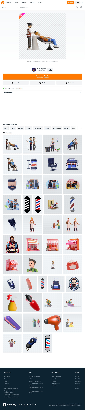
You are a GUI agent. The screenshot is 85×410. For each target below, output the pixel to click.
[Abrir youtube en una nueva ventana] (35, 404)
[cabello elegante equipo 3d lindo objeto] (12, 302)
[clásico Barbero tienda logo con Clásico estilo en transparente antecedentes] (74, 284)
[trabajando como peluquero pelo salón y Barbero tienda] (32, 224)
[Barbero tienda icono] (42, 284)
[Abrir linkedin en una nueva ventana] (24, 404)
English (76, 376)
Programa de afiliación (34, 381)
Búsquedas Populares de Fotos (35, 388)
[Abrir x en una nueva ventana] (32, 404)
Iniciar (75, 2)
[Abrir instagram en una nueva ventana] (22, 404)
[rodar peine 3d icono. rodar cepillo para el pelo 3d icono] (12, 224)
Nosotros (53, 381)
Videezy (6, 381)
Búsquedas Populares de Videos (35, 391)
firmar (13, 128)
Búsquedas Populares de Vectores (35, 384)
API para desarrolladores (11, 388)
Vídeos (24, 2)
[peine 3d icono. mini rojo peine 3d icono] (29, 284)
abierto (47, 128)
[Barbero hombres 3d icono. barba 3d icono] (12, 184)
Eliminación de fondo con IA (11, 394)
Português (77, 381)
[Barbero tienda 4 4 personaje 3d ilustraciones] (32, 144)
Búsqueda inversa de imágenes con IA (10, 391)
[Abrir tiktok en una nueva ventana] (30, 404)
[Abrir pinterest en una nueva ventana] (27, 404)
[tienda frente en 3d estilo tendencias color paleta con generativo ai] (32, 244)
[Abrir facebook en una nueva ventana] (19, 404)
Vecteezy (6, 379)
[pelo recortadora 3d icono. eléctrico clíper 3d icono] (11, 284)
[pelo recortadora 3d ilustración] (32, 343)
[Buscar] (76, 7)
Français (76, 386)
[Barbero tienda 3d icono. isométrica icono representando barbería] (72, 164)
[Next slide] (78, 128)
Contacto (53, 379)
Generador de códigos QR (11, 397)
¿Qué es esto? (19, 88)
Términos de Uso (52, 405)
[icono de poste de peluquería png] (47, 343)
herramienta (37, 128)
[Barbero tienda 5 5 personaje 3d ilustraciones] (12, 144)
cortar (28, 128)
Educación (6, 386)
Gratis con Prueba (42, 76)
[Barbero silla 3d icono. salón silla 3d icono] (52, 164)
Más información (8, 92)
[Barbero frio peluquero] (32, 264)
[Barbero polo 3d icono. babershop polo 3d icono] (32, 164)
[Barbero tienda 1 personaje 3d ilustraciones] (12, 164)
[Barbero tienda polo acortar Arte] (73, 204)
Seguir (49, 70)
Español (76, 379)
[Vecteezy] (2, 2)
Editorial (32, 2)
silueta (66, 128)
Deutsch (76, 383)
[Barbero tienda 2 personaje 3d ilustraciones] (52, 144)
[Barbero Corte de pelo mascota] (12, 244)
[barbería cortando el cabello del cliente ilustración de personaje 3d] (72, 184)
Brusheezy (7, 376)
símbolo (20, 128)
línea (73, 128)
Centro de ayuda (55, 376)
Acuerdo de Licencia (33, 376)
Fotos (16, 2)
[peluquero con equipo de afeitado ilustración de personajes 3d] (52, 184)
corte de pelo (57, 128)
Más (39, 2)
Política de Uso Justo (75, 405)
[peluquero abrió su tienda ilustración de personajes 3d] (32, 184)
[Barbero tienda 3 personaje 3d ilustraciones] (72, 144)
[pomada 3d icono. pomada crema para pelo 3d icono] (72, 264)
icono (5, 128)
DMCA (30, 379)
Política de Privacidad (63, 405)
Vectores (8, 2)
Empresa (6, 383)
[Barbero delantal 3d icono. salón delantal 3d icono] (56, 284)
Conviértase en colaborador (55, 384)
